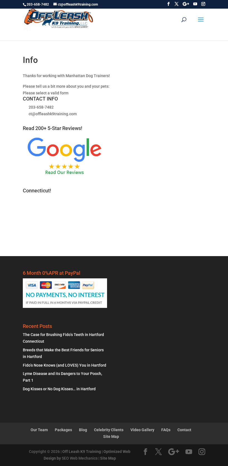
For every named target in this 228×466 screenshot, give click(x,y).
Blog (83, 430)
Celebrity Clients (108, 430)
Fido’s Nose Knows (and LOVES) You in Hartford (64, 365)
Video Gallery (142, 430)
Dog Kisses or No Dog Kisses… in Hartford (59, 389)
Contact (184, 430)
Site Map (111, 436)
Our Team (39, 430)
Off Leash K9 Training (81, 451)
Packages (63, 430)
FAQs (165, 430)
